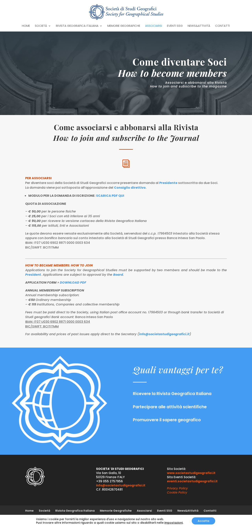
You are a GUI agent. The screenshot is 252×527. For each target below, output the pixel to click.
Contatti (222, 26)
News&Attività (199, 26)
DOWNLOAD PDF (73, 282)
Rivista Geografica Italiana (77, 26)
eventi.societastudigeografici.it (192, 481)
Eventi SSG (175, 26)
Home (26, 26)
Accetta (203, 521)
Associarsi (153, 26)
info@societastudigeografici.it (164, 334)
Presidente (168, 183)
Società (41, 26)
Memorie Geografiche (123, 26)
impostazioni (173, 522)
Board (118, 274)
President (33, 274)
